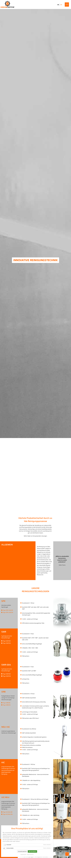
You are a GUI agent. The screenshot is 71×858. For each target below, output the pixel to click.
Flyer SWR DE (7, 641)
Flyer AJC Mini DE (7, 812)
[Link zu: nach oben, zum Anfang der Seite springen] (67, 854)
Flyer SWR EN (7, 643)
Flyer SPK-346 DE (8, 610)
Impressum (23, 854)
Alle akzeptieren (32, 851)
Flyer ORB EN (6, 705)
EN (61, 5)
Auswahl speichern (22, 851)
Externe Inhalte (10, 848)
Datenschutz (30, 854)
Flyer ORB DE (6, 703)
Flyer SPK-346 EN (8, 612)
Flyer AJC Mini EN (7, 814)
